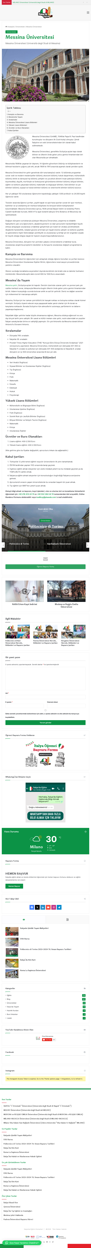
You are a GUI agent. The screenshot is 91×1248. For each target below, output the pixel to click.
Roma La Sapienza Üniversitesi (33, 970)
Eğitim (9, 995)
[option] (45, 545)
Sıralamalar (13, 120)
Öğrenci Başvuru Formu (45, 567)
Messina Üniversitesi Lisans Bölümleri (23, 122)
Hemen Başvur (14, 886)
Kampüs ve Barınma (15, 114)
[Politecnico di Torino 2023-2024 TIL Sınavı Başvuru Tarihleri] (11, 952)
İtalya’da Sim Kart (28, 960)
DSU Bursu (25, 939)
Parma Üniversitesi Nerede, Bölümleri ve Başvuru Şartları (45, 642)
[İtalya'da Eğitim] (45, 12)
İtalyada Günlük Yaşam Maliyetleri (34, 928)
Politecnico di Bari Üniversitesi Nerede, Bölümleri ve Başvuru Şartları (17, 643)
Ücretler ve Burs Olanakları (19, 128)
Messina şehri (11, 285)
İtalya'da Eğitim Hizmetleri (33, 1229)
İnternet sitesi (52, 702)
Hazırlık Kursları (12, 1010)
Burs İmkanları (12, 1014)
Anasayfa (10, 27)
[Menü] (88, 13)
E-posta (9, 702)
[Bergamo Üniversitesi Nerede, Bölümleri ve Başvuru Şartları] (73, 632)
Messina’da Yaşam (16, 117)
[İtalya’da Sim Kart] (11, 963)
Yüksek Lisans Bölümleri (18, 125)
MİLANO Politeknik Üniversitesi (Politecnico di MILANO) (33, 2)
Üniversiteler (20, 27)
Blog (8, 999)
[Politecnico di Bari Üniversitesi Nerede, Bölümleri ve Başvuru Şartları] (17, 632)
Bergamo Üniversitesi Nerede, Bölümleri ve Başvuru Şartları (70, 643)
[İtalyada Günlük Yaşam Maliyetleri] (11, 931)
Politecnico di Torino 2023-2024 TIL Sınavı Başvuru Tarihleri (45, 949)
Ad (7, 693)
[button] (21, 1242)
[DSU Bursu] (11, 942)
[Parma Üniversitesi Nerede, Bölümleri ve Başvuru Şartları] (45, 632)
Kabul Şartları (13, 130)
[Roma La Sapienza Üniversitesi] (11, 973)
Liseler (9, 1018)
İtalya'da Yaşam (13, 1007)
